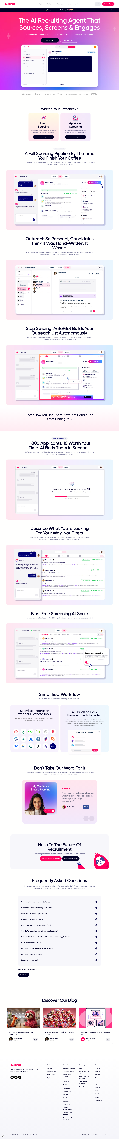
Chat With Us (24, 975)
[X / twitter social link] (19, 1077)
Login (97, 4)
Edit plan (78, 54)
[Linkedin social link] (12, 1077)
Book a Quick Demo (71, 858)
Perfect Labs (76, 4)
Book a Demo (108, 4)
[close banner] (111, 10)
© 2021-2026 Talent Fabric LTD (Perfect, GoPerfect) (23, 1134)
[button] (42, 4)
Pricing (69, 4)
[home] (18, 4)
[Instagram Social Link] (16, 1077)
